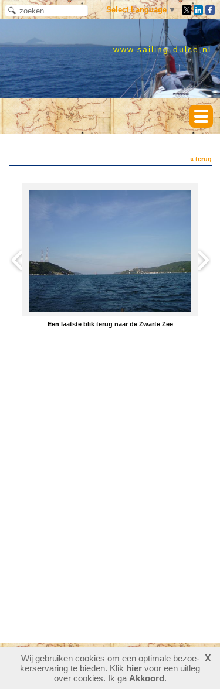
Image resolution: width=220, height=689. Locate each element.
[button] (201, 116)
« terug (201, 158)
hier (134, 668)
